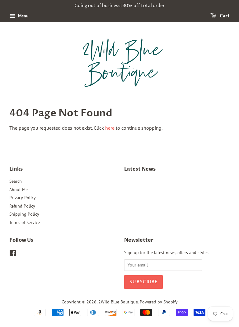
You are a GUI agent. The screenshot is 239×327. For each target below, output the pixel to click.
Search (15, 181)
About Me (18, 189)
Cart (224, 16)
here (110, 128)
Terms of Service (24, 222)
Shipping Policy (24, 214)
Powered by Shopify (159, 302)
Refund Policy (22, 206)
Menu (23, 16)
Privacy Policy (22, 197)
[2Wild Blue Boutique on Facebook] (12, 254)
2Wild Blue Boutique (118, 302)
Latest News (140, 169)
